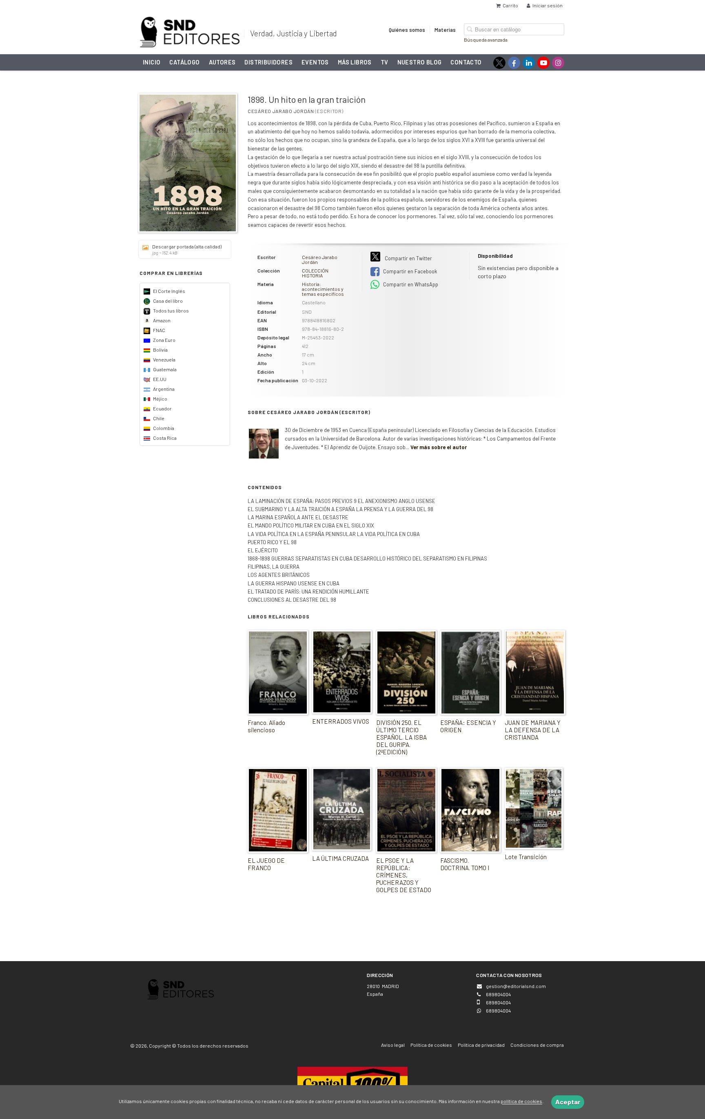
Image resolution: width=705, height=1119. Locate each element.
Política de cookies (431, 1045)
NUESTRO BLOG (419, 62)
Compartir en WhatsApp (410, 284)
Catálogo (184, 62)
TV (384, 62)
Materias (445, 29)
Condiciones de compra (537, 1045)
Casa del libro (167, 301)
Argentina (163, 389)
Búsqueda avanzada (486, 39)
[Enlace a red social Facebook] (514, 63)
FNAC (158, 330)
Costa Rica (164, 438)
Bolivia (160, 349)
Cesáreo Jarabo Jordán (281, 111)
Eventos (315, 62)
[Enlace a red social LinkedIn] (529, 63)
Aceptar (567, 1102)
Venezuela (163, 359)
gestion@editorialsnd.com (516, 986)
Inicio (151, 62)
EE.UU (159, 379)
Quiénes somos (407, 29)
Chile (158, 418)
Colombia (163, 428)
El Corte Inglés (168, 291)
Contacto (465, 62)
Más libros (355, 62)
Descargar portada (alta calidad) (187, 249)
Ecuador (162, 408)
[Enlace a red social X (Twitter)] (499, 63)
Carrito (510, 5)
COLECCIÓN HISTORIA (315, 273)
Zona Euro (163, 340)
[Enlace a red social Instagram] (558, 63)
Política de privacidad (481, 1045)
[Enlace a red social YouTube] (543, 63)
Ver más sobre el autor (438, 447)
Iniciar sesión (547, 5)
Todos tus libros (170, 310)
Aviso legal (393, 1045)
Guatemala (164, 369)
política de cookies (521, 1101)
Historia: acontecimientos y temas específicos (323, 289)
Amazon (161, 320)
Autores (222, 62)
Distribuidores (268, 62)
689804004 (498, 1010)
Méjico (159, 398)
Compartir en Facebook (409, 271)
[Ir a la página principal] (189, 30)
